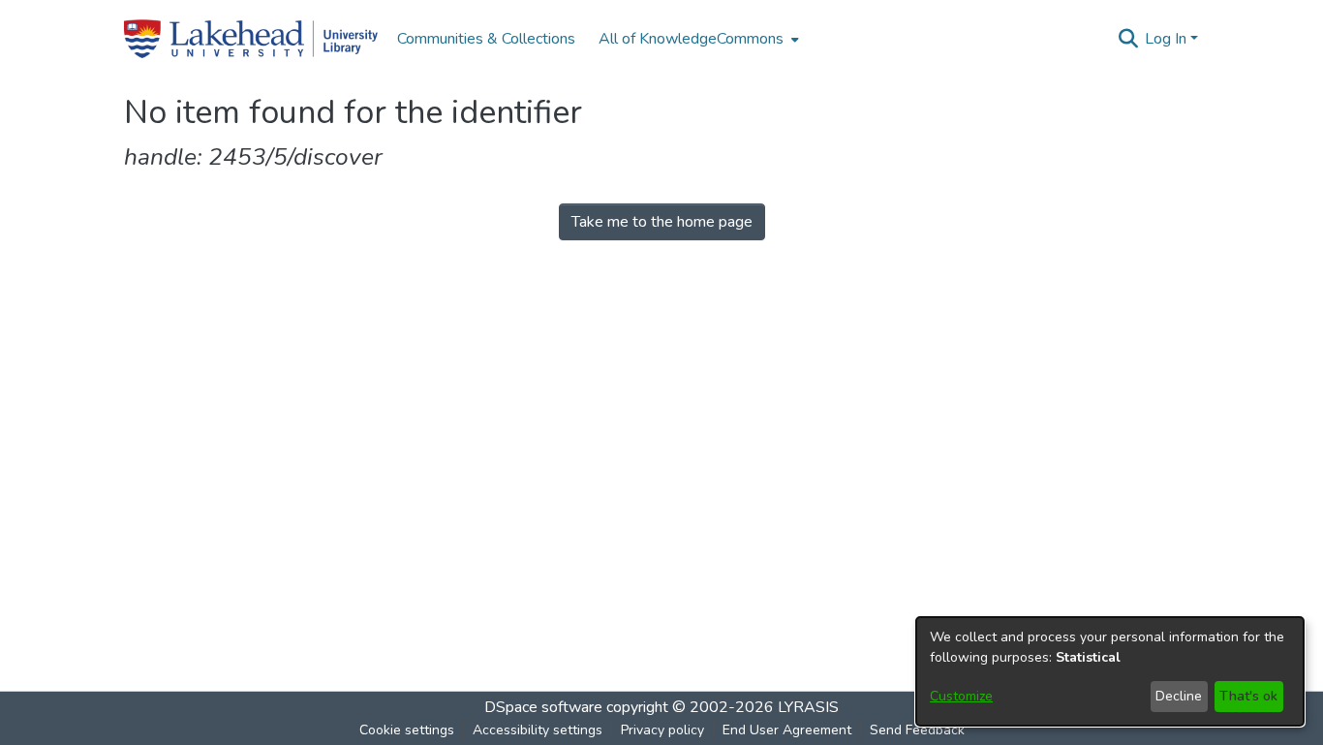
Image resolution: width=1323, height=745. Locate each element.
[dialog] (1110, 671)
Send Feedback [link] (917, 730)
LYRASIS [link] (808, 707)
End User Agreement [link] (787, 730)
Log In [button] (1167, 38)
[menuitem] (697, 39)
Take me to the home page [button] (662, 222)
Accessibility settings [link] (537, 730)
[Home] (251, 38)
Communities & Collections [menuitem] (486, 38)
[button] (1128, 38)
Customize (961, 696)
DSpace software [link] (543, 707)
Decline (1178, 696)
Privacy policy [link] (662, 730)
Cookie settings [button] (406, 730)
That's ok (1248, 696)
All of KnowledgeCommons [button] (691, 38)
